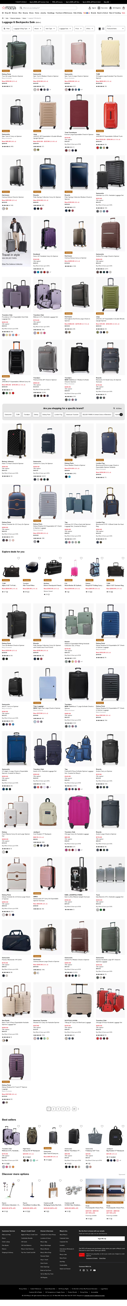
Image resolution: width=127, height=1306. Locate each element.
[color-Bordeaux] (44, 396)
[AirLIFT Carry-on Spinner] (16, 684)
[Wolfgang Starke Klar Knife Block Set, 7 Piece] (53, 1190)
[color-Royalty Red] (72, 400)
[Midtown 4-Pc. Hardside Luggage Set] (47, 294)
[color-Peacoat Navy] (101, 332)
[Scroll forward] (121, 414)
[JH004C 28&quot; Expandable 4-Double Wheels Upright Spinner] (47, 112)
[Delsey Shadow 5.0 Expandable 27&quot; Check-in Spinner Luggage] (110, 684)
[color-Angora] (10, 540)
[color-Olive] (97, 977)
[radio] (35, 89)
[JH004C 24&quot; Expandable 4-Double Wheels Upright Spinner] (110, 294)
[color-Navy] (72, 150)
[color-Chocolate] (7, 540)
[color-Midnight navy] (3, 975)
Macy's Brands (44, 1249)
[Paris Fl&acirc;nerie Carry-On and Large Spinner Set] (16, 811)
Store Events (44, 1263)
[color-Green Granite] (66, 661)
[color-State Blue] (72, 542)
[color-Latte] (7, 1102)
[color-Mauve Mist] (38, 721)
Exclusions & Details (92, 1258)
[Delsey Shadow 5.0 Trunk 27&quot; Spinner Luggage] (16, 1063)
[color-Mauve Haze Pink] (10, 724)
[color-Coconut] (35, 845)
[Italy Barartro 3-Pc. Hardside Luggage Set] (110, 874)
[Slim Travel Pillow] (32, 567)
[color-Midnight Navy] (47, 89)
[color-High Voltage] (44, 845)
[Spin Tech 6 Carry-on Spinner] (16, 112)
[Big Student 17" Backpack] (115, 1135)
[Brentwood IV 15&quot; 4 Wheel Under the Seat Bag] (110, 502)
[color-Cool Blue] (35, 721)
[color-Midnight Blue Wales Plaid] (97, 542)
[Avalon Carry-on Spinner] (110, 748)
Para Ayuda (5, 1245)
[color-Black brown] (7, 852)
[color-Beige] (35, 150)
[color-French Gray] (104, 398)
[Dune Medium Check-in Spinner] (79, 441)
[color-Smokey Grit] (47, 845)
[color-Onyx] (38, 208)
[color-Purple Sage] (47, 787)
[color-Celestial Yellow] (47, 1038)
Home (24, 18)
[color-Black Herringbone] (66, 332)
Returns (4, 1249)
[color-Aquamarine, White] (34, 1160)
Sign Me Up (102, 1238)
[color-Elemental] (104, 211)
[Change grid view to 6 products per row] (103, 29)
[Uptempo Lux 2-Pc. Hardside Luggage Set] (110, 173)
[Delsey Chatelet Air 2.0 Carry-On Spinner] (16, 502)
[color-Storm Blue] (101, 787)
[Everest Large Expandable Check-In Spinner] (79, 112)
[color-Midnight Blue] (107, 272)
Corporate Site (64, 1241)
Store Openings (44, 1266)
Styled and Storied (65, 1268)
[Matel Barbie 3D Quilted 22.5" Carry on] (74, 567)
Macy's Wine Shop (45, 1252)
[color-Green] (7, 659)
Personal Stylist (44, 1256)
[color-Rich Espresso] (41, 396)
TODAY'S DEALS (21, 2)
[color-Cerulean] (13, 724)
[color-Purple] (35, 272)
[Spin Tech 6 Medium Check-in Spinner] (47, 52)
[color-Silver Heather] (31, 1160)
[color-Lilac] (35, 333)
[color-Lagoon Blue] (79, 89)
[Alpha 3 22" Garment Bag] (115, 567)
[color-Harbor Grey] (35, 541)
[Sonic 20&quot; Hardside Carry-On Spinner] (47, 233)
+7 (50, 272)
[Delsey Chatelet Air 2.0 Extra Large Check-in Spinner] (16, 874)
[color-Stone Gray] (110, 272)
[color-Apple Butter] (107, 1038)
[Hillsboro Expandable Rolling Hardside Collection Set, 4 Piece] (79, 621)
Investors (62, 1245)
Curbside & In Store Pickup (48, 1234)
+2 (81, 89)
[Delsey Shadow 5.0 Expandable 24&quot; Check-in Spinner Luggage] (47, 502)
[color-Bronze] (7, 208)
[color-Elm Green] (101, 148)
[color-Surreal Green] (44, 1038)
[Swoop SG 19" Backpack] (32, 1135)
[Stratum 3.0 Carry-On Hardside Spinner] (47, 1000)
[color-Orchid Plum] (79, 789)
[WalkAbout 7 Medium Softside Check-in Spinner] (79, 357)
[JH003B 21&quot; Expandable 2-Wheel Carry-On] (16, 357)
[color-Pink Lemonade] (76, 661)
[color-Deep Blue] (66, 789)
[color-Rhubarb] (72, 850)
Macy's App (43, 1241)
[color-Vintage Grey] (35, 396)
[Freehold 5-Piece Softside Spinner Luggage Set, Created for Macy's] (79, 748)
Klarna (4, 1238)
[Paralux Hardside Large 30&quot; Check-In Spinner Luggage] (110, 937)
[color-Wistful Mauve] (41, 787)
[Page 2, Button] (78, 1109)
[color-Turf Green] (79, 542)
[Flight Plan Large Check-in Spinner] (47, 684)
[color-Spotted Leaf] (72, 789)
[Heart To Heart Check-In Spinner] (16, 441)
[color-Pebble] (66, 1038)
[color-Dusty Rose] (90, 1167)
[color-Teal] (69, 477)
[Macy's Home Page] (9, 8)
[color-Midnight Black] (101, 272)
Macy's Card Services (27, 1249)
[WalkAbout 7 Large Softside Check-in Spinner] (79, 684)
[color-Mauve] (3, 1102)
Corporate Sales (64, 1238)
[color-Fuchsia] (66, 850)
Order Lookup (6, 1241)
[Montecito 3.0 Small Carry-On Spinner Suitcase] (110, 357)
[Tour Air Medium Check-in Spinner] (16, 621)
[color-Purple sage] (3, 335)
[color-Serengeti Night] (107, 787)
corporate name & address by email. (94, 1295)
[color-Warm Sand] (104, 148)
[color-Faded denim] (13, 335)
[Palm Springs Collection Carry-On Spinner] (47, 173)
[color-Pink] (69, 150)
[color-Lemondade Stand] (117, 1160)
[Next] (28, 52)
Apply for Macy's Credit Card (29, 1234)
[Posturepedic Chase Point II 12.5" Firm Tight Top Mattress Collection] (95, 1190)
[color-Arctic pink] (66, 89)
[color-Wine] (66, 150)
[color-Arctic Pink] (38, 89)
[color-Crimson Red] (41, 208)
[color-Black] (41, 89)
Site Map (62, 1261)
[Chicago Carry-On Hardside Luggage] (79, 811)
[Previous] (4, 52)
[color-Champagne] (3, 852)
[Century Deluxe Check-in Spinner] (16, 173)
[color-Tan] (76, 542)
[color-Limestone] (79, 1167)
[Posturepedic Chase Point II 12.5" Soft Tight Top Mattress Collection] (115, 1190)
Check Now (102, 1258)
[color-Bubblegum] (44, 333)
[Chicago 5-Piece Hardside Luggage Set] (110, 1000)
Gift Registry (43, 1277)
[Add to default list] (18, 558)
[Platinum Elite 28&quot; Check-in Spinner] (47, 357)
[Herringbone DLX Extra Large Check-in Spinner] (79, 294)
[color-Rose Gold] (41, 333)
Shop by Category (15, 18)
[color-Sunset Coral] (38, 787)
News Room (63, 1258)
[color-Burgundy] (69, 789)
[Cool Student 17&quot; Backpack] (47, 811)
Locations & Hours (45, 1238)
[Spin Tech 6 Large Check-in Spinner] (79, 52)
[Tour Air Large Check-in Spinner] (16, 52)
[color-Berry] (69, 542)
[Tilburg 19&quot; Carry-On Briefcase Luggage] (79, 1000)
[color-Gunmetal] (3, 208)
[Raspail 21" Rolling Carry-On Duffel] (95, 567)
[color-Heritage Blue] (69, 1038)
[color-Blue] (66, 542)
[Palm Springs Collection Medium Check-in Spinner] (79, 173)
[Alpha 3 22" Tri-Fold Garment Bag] (11, 567)
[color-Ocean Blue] (35, 208)
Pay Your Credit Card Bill (28, 1252)
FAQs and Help (6, 1234)
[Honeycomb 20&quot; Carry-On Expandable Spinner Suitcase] (47, 874)
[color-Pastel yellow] (7, 335)
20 (74, 1109)
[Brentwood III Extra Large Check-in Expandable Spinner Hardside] (110, 441)
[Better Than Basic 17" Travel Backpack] (74, 1135)
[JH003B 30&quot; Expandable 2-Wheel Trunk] (110, 112)
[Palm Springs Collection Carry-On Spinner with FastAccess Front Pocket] (47, 621)
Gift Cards (24, 1241)
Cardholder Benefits (26, 1238)
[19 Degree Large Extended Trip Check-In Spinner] (110, 52)
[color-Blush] (13, 540)
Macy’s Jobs (63, 1254)
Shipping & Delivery (7, 1252)
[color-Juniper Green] (104, 787)
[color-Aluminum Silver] (35, 89)
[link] (16, 80)
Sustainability (63, 1265)
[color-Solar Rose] (107, 211)
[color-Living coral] (16, 335)
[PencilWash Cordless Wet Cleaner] (32, 1190)
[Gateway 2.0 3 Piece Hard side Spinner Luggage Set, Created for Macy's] (79, 502)
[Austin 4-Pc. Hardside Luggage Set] (47, 748)
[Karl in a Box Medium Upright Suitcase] (79, 874)
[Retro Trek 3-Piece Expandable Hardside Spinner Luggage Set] (16, 1000)
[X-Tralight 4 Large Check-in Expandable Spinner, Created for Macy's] (16, 748)
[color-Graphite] (97, 398)
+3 (120, 1160)
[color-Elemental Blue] (7, 724)
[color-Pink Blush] (35, 1038)
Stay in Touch (44, 1259)
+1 (50, 89)
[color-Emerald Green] (104, 272)
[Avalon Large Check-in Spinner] (110, 811)
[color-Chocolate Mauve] (97, 272)
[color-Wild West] (114, 1160)
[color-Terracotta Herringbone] (69, 332)
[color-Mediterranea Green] (69, 400)
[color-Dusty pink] (10, 335)
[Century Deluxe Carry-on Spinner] (79, 233)
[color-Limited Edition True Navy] (47, 396)
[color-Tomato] (97, 148)
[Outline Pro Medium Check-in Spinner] (79, 937)
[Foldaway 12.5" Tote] (95, 1135)
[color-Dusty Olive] (44, 89)
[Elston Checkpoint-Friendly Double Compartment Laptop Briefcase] (53, 567)
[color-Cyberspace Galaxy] (111, 1160)
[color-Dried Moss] (72, 661)
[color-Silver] (101, 211)
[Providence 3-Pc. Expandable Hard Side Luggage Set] (16, 294)
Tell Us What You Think (46, 1274)
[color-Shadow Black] (38, 396)
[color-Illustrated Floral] (76, 789)
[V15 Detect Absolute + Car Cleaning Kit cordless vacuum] (11, 1190)
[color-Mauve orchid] (79, 661)
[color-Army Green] (101, 910)
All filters (119, 408)
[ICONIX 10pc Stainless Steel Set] (74, 1190)
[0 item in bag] (123, 8)
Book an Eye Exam (45, 1270)
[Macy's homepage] (3, 18)
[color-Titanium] (41, 721)
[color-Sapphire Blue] (76, 400)
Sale (7, 18)
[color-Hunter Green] (101, 398)
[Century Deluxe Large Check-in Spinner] (47, 937)
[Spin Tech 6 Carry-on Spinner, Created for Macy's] (53, 1135)
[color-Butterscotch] (38, 333)
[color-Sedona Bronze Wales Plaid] (101, 542)
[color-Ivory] (3, 1040)
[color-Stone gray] (7, 975)
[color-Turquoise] (38, 272)
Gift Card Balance (26, 1245)
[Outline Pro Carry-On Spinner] (47, 441)
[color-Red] (44, 272)
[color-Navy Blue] (3, 540)
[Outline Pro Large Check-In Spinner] (110, 233)
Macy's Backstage (45, 1245)
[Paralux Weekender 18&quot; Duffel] (16, 937)
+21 (37, 1160)
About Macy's (63, 1234)
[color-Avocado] (38, 150)
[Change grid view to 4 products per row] (100, 29)
